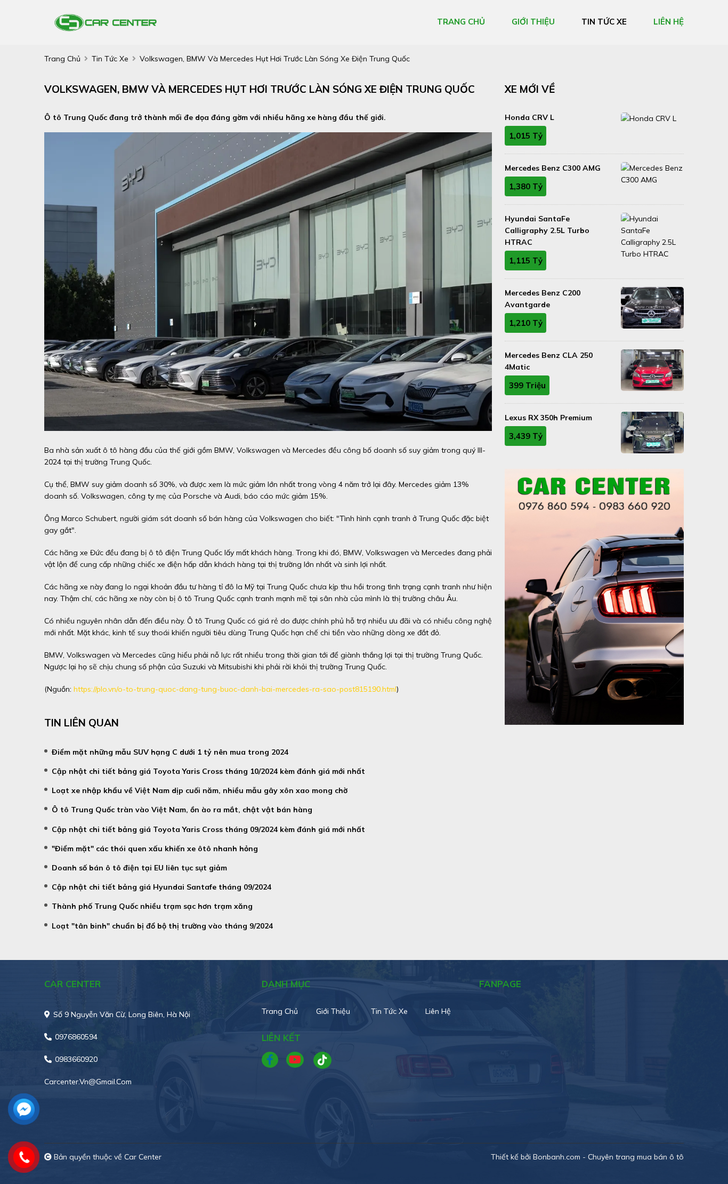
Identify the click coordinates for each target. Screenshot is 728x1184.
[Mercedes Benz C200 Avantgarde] (652, 308)
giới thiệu (533, 22)
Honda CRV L (529, 117)
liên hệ (668, 22)
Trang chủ (280, 1011)
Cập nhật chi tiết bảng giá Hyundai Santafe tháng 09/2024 (161, 887)
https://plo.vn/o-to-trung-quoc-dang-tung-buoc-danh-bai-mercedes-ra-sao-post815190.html (235, 689)
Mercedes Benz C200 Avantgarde (542, 298)
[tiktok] (319, 1060)
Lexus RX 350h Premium (548, 417)
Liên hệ (438, 1011)
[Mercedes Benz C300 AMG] (652, 174)
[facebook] (274, 1060)
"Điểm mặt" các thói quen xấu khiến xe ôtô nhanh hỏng (155, 848)
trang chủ (461, 22)
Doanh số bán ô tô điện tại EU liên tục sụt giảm (139, 868)
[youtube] (295, 1060)
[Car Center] (105, 22)
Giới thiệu (333, 1011)
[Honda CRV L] (652, 117)
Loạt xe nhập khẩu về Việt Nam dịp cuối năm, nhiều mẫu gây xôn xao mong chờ (199, 790)
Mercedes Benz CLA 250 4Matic (549, 361)
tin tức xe (604, 22)
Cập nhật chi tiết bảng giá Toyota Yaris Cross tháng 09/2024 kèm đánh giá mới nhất (208, 829)
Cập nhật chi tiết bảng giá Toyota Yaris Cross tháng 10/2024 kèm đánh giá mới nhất (208, 771)
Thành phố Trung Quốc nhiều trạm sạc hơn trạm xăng (152, 906)
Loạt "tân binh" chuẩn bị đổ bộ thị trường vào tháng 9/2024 (162, 926)
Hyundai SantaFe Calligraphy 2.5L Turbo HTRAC (547, 230)
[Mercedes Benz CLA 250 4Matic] (652, 370)
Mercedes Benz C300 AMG (553, 168)
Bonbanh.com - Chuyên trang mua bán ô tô (608, 1157)
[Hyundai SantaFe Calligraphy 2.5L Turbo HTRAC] (652, 236)
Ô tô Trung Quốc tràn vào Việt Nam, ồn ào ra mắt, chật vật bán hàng (182, 809)
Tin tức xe (389, 1011)
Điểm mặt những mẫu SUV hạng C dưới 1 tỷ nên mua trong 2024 (170, 752)
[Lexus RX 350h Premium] (652, 432)
